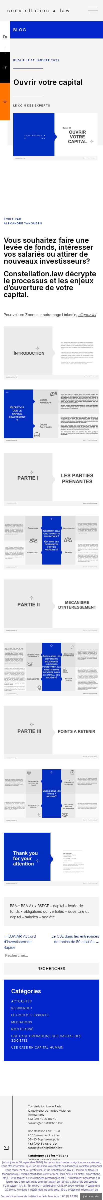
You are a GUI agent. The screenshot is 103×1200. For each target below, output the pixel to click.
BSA (13, 905)
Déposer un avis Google (44, 1160)
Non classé (22, 1029)
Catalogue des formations (48, 1155)
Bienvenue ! (21, 1008)
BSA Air (27, 905)
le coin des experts (31, 105)
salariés (31, 917)
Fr (5, 67)
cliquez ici (87, 314)
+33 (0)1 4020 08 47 (42, 1119)
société (48, 917)
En (5, 37)
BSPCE (43, 905)
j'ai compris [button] (91, 1196)
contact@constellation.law (45, 1123)
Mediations (21, 1022)
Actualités (21, 1001)
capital (58, 905)
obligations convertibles (44, 911)
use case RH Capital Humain (37, 1047)
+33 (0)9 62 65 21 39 (42, 1143)
